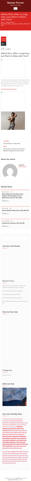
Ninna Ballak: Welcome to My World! (15, 210)
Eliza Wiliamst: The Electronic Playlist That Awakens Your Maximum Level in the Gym (12, 196)
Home (2, 22)
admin (9, 49)
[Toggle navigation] (15, 8)
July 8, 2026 (5, 208)
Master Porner (10, 22)
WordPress (18, 478)
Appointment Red (12, 479)
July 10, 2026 (6, 192)
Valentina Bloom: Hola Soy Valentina (13, 298)
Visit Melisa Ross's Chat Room (9, 89)
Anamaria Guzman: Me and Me (13, 223)
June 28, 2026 (6, 221)
